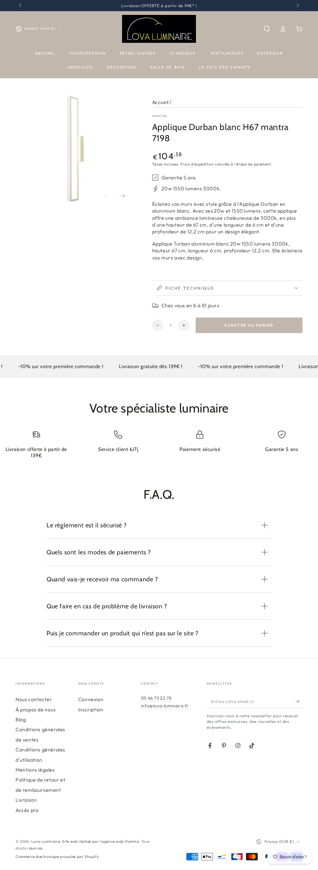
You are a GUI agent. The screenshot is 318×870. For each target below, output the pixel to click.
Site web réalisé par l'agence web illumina (100, 841)
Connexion (90, 699)
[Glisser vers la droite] (297, 5)
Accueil (160, 102)
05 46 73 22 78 (156, 698)
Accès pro (27, 810)
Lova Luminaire (45, 841)
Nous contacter (34, 699)
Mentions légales (35, 770)
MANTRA (159, 116)
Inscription (90, 709)
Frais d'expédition (197, 164)
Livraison (26, 800)
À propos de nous (36, 709)
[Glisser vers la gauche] (21, 5)
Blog (21, 719)
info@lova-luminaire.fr (165, 706)
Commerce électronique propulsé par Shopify (57, 856)
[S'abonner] (298, 701)
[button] (267, 29)
